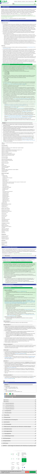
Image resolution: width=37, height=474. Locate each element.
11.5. (18, 13)
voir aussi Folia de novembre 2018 (29, 309)
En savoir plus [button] (7, 472)
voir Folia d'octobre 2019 (31, 47)
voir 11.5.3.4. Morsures (13, 107)
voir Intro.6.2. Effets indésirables (27, 137)
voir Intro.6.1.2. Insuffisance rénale (20, 353)
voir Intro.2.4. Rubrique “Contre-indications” (28, 140)
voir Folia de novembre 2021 (11, 367)
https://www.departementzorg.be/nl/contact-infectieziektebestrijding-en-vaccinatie (18, 117)
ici (30, 13)
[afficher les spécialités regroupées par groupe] (7, 394)
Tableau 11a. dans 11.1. (5, 18)
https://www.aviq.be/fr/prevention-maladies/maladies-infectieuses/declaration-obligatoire (18, 115)
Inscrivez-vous (24, 460)
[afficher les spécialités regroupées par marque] (5, 394)
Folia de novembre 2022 (6, 48)
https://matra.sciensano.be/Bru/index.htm (14, 116)
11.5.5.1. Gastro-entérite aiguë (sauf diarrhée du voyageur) (22, 98)
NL (34, 1)
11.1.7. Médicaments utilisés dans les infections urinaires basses (21, 253)
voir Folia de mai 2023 (20, 108)
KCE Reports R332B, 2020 (26, 111)
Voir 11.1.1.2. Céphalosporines (9, 289)
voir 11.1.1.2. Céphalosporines (21, 291)
